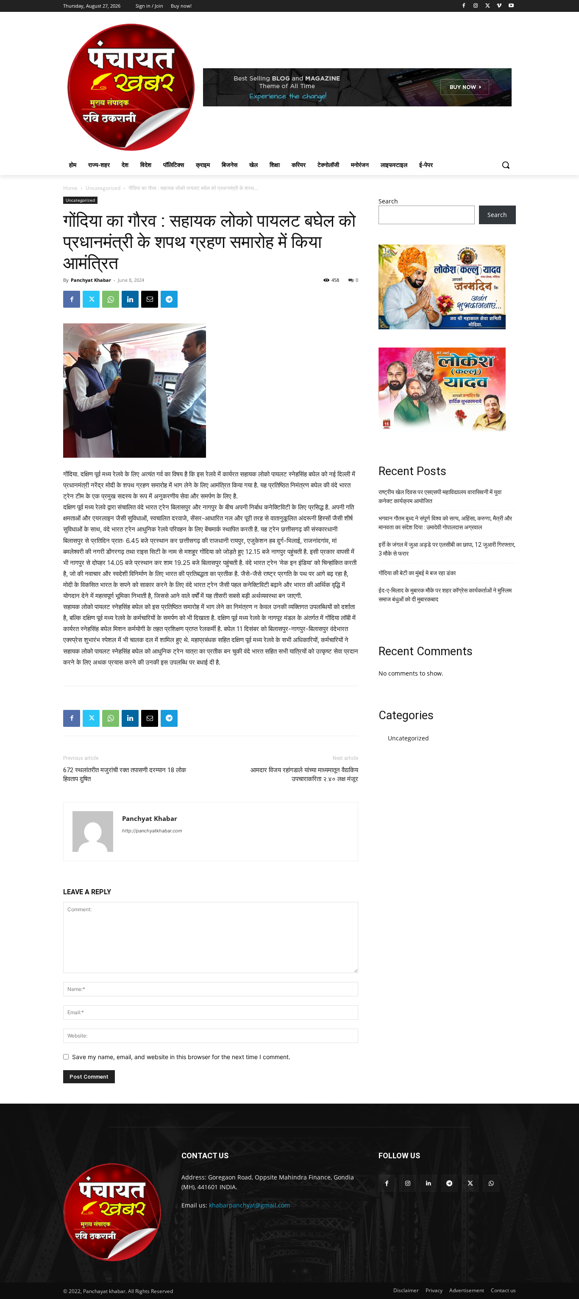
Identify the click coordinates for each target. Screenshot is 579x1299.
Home (70, 188)
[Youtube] (511, 6)
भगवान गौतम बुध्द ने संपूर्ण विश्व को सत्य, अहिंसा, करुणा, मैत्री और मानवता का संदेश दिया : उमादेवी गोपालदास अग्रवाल (445, 523)
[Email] (149, 299)
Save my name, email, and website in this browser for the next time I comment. (181, 1056)
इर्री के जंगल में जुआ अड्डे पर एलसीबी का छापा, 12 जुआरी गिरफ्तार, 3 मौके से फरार (447, 549)
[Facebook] (464, 6)
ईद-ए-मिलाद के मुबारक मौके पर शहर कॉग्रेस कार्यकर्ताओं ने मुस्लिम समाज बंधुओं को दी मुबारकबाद (445, 595)
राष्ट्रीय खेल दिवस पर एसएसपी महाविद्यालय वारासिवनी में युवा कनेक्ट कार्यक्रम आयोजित (440, 496)
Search (388, 201)
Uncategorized (103, 188)
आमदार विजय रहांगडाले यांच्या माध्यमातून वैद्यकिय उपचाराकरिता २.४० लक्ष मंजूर (304, 774)
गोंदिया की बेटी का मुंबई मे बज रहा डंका (417, 573)
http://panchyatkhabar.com (152, 831)
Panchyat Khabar (91, 280)
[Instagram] (476, 6)
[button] (505, 165)
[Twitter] (488, 6)
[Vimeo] (499, 6)
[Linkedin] (130, 299)
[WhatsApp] (110, 299)
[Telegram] (169, 299)
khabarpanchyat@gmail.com (249, 1205)
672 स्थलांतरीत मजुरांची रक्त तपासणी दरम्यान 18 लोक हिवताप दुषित (124, 774)
